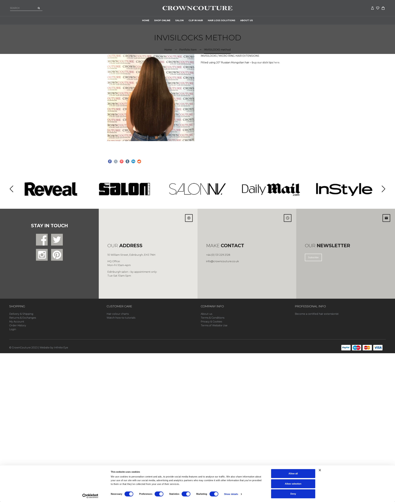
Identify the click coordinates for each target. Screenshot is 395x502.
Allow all (293, 473)
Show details (231, 494)
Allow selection (293, 483)
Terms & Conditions (212, 317)
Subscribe (313, 257)
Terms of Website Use (214, 325)
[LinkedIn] (133, 161)
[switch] (159, 493)
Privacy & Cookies (211, 321)
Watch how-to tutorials (121, 317)
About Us (246, 20)
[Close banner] (320, 470)
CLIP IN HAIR (196, 20)
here (276, 62)
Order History (17, 325)
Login (12, 329)
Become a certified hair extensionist (317, 313)
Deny (293, 493)
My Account (16, 321)
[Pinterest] (121, 161)
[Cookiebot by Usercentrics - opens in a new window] (90, 496)
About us (206, 313)
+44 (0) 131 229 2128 (218, 254)
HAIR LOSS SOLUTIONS (221, 20)
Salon (179, 20)
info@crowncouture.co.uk (222, 261)
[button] (11, 189)
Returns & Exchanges (22, 317)
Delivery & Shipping (21, 313)
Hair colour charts (118, 313)
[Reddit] (139, 161)
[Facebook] (110, 161)
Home (145, 20)
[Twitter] (116, 161)
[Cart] (383, 8)
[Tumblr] (127, 161)
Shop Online (162, 20)
